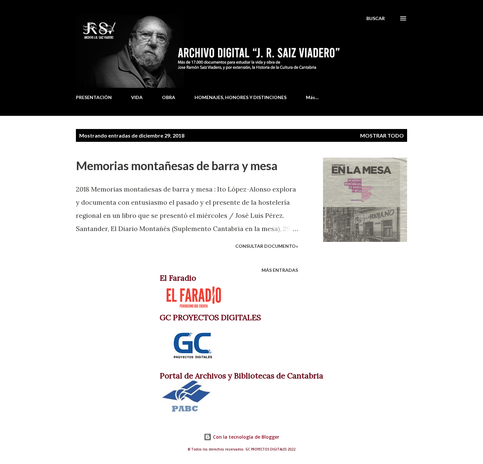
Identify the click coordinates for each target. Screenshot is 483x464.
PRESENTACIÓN (94, 97)
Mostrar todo (382, 135)
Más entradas (280, 270)
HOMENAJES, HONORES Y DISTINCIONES (241, 97)
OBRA (168, 97)
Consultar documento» (266, 246)
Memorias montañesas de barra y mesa (177, 165)
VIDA (137, 97)
